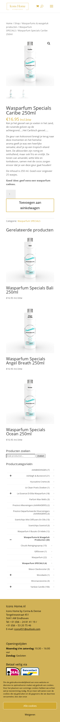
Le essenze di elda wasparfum (33, 493)
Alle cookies (30, 705)
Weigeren (30, 714)
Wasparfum (39, 557)
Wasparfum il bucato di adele (34, 531)
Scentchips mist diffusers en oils (32, 519)
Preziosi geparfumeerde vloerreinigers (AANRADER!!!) (31, 512)
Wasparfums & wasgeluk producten (37, 538)
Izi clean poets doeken (37, 487)
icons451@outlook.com (27, 629)
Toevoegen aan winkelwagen (30, 205)
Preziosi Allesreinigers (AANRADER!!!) (31, 505)
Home (9, 23)
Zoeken (40, 455)
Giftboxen (40, 551)
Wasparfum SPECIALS (29, 221)
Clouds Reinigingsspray (34, 545)
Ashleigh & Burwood (38, 475)
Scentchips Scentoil (39, 525)
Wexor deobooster (39, 569)
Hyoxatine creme (40, 481)
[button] (49, 43)
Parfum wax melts (39, 499)
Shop (17, 23)
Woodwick (43, 575)
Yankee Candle (40, 586)
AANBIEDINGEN (41, 469)
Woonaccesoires (40, 580)
